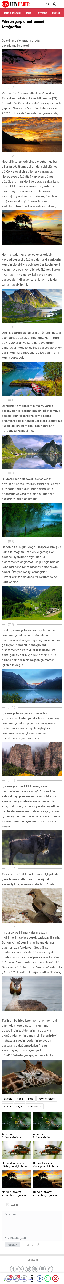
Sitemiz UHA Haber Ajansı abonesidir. (20, 1279)
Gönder (12, 1244)
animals (8, 1098)
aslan (20, 1098)
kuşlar (19, 1106)
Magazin (56, 12)
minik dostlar (34, 1106)
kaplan (7, 1106)
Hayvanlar (42, 12)
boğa (30, 1098)
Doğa (28, 12)
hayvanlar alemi (47, 1098)
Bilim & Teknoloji (12, 12)
